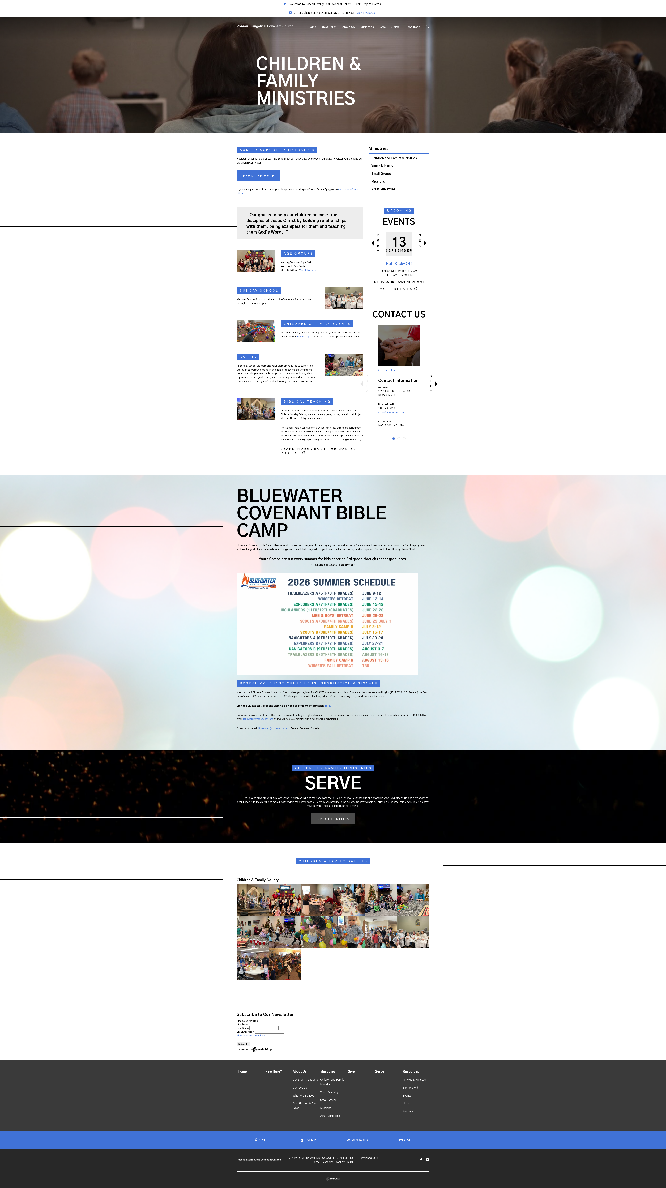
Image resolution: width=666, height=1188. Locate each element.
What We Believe (303, 1095)
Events (407, 1095)
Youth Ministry (308, 270)
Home (312, 27)
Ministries (367, 27)
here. (327, 706)
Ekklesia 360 (333, 1179)
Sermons (408, 1111)
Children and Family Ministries (394, 158)
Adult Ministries (383, 189)
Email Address (245, 1031)
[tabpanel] (398, 379)
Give (383, 27)
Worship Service (399, 264)
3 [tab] (404, 438)
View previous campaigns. (251, 1035)
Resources (412, 27)
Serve (395, 27)
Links (406, 1103)
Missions (378, 181)
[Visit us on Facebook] (421, 1160)
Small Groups (381, 173)
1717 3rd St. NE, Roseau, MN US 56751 (309, 1158)
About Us (348, 27)
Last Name (243, 1028)
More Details (396, 289)
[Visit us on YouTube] (427, 1160)
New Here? (329, 27)
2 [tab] (398, 438)
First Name (243, 1024)
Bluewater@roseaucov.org (258, 719)
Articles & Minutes (414, 1079)
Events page (303, 337)
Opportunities (333, 819)
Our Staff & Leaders (305, 1079)
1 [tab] (393, 438)
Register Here (259, 176)
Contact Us (386, 370)
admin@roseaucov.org (391, 412)
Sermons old (410, 1087)
